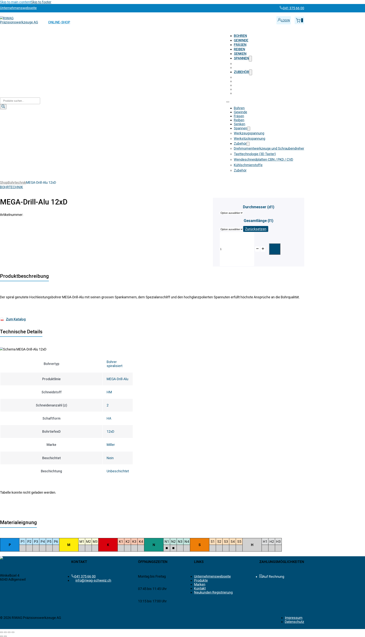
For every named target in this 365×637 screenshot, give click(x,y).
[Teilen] (9, 632)
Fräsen (240, 45)
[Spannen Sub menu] (250, 58)
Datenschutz (294, 622)
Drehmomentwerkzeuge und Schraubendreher (269, 77)
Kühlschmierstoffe (248, 89)
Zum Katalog (13, 319)
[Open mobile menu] (227, 101)
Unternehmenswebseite (212, 576)
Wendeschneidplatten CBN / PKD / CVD (263, 85)
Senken (240, 54)
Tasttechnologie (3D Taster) (255, 81)
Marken (199, 584)
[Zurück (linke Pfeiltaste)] (1, 636)
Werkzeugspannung (249, 63)
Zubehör (241, 72)
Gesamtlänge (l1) (258, 220)
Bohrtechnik (17, 182)
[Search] (3, 106)
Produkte (201, 580)
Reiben (239, 49)
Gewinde (241, 40)
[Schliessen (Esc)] (12, 632)
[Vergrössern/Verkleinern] (1, 632)
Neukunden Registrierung (213, 592)
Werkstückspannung (249, 67)
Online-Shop (59, 22)
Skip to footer (41, 2)
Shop (4, 182)
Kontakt (200, 588)
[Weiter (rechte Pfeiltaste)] (5, 636)
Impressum (293, 618)
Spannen (241, 58)
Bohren (240, 36)
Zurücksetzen (255, 229)
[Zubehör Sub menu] (250, 72)
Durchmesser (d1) (258, 207)
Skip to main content (15, 2)
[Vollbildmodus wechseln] (5, 632)
